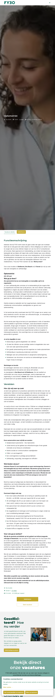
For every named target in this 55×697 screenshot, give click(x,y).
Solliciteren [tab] (21, 232)
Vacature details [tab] (9, 232)
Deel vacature (27, 604)
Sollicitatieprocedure (11, 650)
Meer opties (7, 687)
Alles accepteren (31, 692)
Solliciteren (27, 599)
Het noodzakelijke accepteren (14, 692)
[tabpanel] (27, 422)
